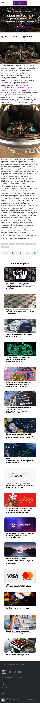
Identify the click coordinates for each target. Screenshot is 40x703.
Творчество (5, 681)
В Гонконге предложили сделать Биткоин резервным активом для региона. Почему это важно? (18, 384)
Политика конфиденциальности (12, 678)
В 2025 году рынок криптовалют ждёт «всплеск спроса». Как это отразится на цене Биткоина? (20, 460)
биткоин (20, 244)
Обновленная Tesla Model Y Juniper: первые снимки (19, 335)
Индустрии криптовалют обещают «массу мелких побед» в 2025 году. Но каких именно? (20, 311)
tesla (12, 244)
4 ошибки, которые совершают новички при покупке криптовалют (18, 632)
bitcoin (5, 244)
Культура (4, 686)
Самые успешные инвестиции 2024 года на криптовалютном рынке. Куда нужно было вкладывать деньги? (20, 436)
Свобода (4, 684)
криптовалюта (20, 26)
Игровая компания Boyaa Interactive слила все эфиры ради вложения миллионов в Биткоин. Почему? (19, 510)
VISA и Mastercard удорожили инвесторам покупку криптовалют (18, 586)
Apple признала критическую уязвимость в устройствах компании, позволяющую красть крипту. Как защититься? (19, 561)
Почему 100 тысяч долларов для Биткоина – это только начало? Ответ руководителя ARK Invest (20, 485)
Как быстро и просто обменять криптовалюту (17, 609)
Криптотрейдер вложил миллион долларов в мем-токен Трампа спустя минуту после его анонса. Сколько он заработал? (20, 285)
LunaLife (5, 664)
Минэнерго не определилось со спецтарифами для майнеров (17, 655)
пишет (21, 218)
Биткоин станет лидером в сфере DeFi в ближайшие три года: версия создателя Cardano (20, 535)
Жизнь (4, 682)
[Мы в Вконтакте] (3, 693)
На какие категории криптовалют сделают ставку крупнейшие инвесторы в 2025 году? (18, 359)
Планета (4, 687)
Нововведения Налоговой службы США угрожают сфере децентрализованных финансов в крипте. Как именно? (18, 410)
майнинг (5, 246)
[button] (3, 700)
